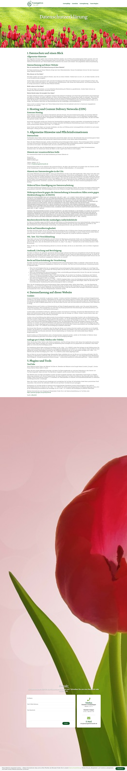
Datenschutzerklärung (75, 768)
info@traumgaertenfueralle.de (39, 164)
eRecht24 (34, 395)
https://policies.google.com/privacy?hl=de (39, 392)
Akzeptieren (120, 768)
